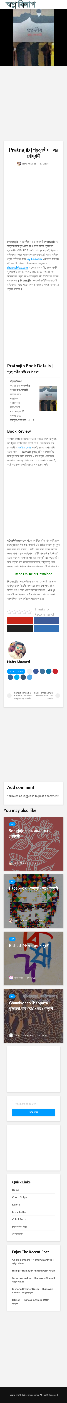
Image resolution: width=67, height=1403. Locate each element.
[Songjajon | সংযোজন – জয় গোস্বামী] (33, 843)
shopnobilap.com (17, 267)
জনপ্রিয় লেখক (24, 447)
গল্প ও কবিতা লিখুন (19, 1226)
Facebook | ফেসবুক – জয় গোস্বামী (33, 888)
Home (15, 1190)
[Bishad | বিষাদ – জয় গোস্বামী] (33, 958)
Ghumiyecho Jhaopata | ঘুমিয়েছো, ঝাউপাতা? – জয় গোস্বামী (31, 1005)
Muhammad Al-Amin (24, 1035)
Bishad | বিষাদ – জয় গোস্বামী (29, 945)
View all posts (16, 671)
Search (33, 1112)
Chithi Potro (19, 1219)
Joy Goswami (34, 259)
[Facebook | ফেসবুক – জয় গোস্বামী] (33, 901)
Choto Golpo (19, 1197)
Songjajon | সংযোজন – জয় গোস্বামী (28, 833)
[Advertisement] (33, 103)
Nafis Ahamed (29, 163)
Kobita (16, 1204)
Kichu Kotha (19, 1212)
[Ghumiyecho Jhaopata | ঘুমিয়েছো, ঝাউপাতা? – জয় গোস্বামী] (33, 1015)
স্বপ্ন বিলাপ (18, 977)
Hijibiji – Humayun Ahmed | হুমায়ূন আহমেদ (33, 1270)
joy (12, 824)
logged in (28, 796)
